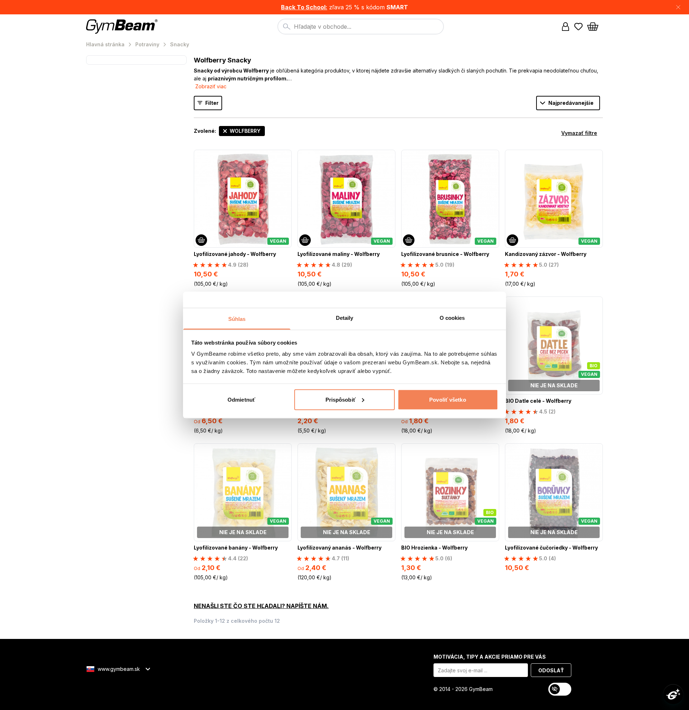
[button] (344, 7)
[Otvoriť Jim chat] (673, 694)
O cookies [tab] (452, 318)
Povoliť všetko (447, 399)
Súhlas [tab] (237, 319)
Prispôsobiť (340, 399)
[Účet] (565, 26)
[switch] (559, 689)
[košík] (595, 26)
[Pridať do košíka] (201, 240)
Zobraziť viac (210, 86)
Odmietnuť (241, 399)
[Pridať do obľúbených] (285, 156)
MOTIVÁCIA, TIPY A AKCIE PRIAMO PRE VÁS (489, 657)
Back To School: (304, 7)
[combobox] (360, 26)
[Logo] (123, 26)
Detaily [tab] (344, 318)
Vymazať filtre (579, 133)
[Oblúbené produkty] (578, 26)
